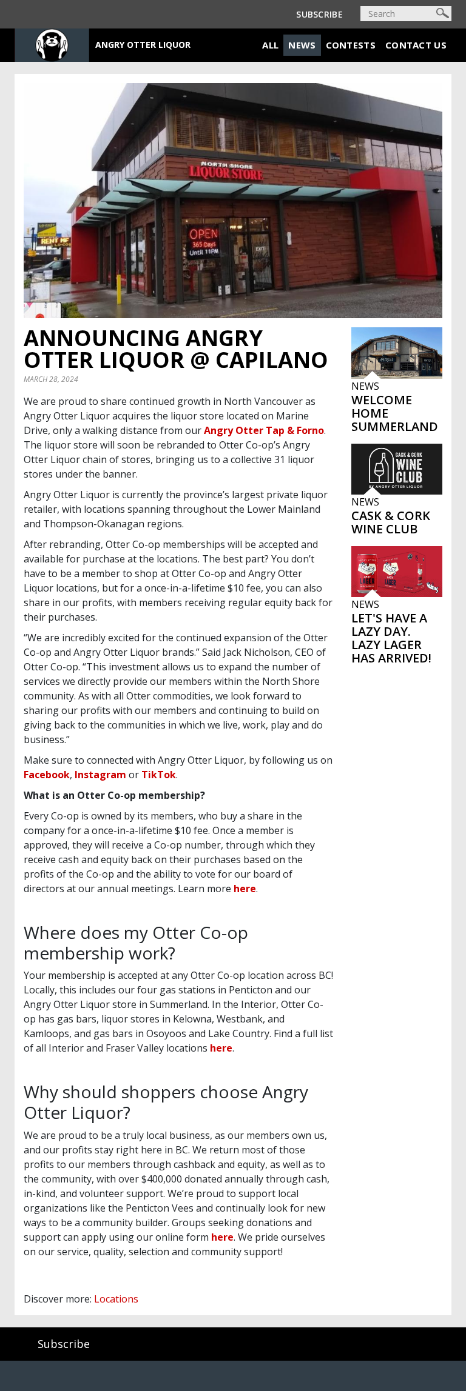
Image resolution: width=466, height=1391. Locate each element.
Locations (116, 1299)
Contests (351, 45)
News (302, 45)
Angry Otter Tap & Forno (264, 430)
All (270, 45)
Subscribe (319, 14)
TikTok (158, 774)
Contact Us (416, 45)
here (245, 888)
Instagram (100, 774)
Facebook (47, 774)
